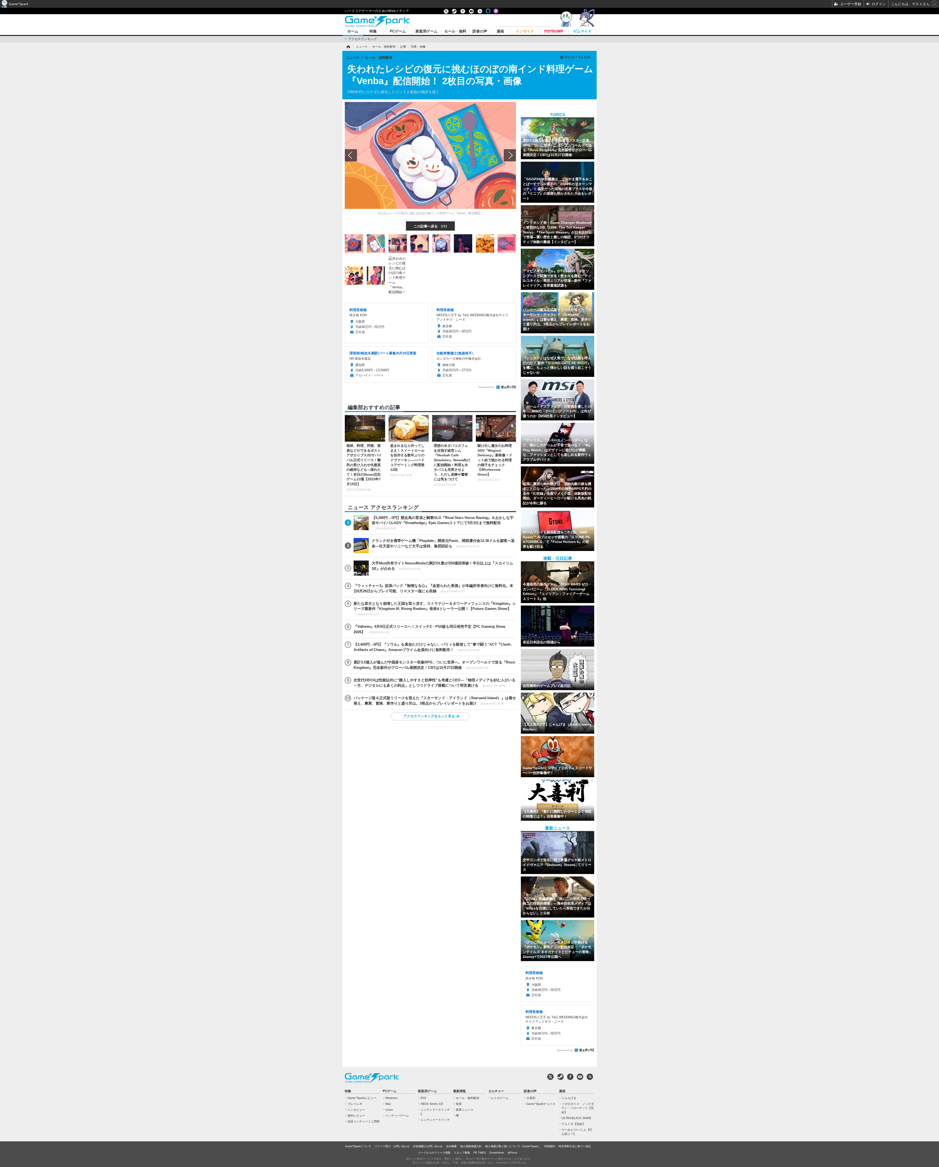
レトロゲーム (500, 1098)
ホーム (352, 31)
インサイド (525, 31)
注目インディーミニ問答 (363, 1121)
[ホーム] (348, 46)
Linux (389, 1109)
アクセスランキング (362, 39)
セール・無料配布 (467, 1098)
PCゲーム (398, 31)
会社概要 (451, 1146)
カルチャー (496, 1091)
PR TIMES (479, 1152)
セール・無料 (455, 31)
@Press (512, 1152)
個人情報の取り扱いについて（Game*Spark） (513, 1146)
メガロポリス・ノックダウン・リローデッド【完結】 (577, 1108)
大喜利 (530, 1098)
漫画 (500, 31)
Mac (388, 1104)
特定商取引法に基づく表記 (575, 1146)
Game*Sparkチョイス (540, 1104)
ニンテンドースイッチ (435, 1120)
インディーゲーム (397, 1115)
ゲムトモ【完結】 (573, 1124)
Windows (391, 1098)
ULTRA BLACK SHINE (576, 1118)
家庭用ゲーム (426, 31)
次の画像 (510, 155)
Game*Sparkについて (358, 1146)
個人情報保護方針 (471, 1146)
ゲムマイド (582, 31)
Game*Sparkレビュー (361, 1098)
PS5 (423, 1098)
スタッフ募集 (462, 1152)
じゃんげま (569, 1098)
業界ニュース (464, 1109)
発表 (459, 1104)
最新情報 (459, 1091)
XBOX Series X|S (432, 1104)
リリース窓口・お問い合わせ (392, 1146)
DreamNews (496, 1152)
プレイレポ (354, 1104)
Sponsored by (486, 387)
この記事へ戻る (430, 226)
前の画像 (351, 155)
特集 (373, 31)
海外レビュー (356, 1115)
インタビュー (356, 1109)
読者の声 (479, 31)
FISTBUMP (553, 31)
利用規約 (549, 1146)
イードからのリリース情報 (434, 1152)
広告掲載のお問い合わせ (428, 1146)
